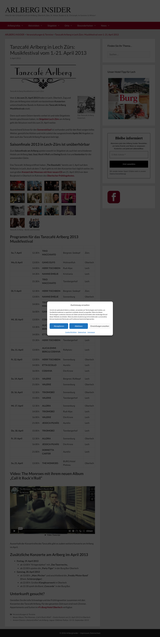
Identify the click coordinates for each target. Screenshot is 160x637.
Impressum (91, 332)
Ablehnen (78, 326)
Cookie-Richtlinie (71, 332)
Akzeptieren (59, 326)
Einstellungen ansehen (99, 326)
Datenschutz (82, 332)
